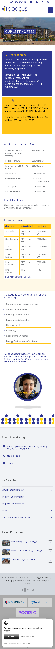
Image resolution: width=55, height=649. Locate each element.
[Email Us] (31, 1)
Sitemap (8, 580)
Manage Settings (27, 636)
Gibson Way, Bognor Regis (24, 541)
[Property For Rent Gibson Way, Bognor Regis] (6, 542)
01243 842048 (19, 1)
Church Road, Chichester (23, 559)
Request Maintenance (13, 503)
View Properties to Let (13, 489)
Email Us (11, 463)
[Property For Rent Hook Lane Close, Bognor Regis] (6, 551)
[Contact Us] (37, 1)
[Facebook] (42, 1)
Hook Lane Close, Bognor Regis (26, 550)
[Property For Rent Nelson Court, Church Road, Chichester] (6, 560)
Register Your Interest (13, 496)
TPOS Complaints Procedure (16, 517)
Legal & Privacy (43, 577)
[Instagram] (48, 1)
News (5, 510)
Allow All (11, 636)
